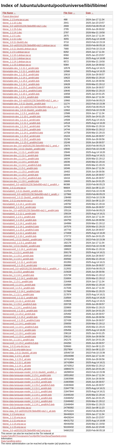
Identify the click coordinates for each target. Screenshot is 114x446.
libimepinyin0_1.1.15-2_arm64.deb (20, 265)
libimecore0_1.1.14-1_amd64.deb (19, 323)
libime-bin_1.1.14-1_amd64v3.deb (19, 307)
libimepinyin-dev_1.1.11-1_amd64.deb (21, 123)
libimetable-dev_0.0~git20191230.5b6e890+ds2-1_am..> (31, 100)
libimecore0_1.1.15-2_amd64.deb (19, 336)
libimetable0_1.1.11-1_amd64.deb (19, 233)
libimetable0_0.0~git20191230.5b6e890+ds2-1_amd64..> (31, 184)
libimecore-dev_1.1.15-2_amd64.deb (21, 171)
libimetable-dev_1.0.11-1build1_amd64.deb (24, 104)
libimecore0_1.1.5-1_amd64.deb (19, 288)
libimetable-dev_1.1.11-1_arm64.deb (21, 68)
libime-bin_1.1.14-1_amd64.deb (18, 275)
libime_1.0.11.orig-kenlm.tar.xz (18, 200)
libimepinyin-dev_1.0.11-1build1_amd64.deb (25, 110)
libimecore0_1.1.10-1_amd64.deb (19, 333)
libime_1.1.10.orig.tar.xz (14, 417)
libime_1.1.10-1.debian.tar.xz (17, 55)
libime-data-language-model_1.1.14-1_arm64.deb (27, 395)
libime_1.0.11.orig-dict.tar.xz (16, 346)
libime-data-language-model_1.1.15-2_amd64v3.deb (28, 385)
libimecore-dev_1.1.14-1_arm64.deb (20, 162)
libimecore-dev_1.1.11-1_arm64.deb (20, 155)
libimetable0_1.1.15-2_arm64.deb (19, 207)
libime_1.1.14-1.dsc (12, 32)
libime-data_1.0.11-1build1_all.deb (20, 353)
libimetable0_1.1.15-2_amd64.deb (19, 220)
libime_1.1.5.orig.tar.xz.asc (16, 19)
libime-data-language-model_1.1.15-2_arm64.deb (27, 382)
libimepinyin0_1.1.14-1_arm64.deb (20, 249)
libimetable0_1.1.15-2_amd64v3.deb (21, 230)
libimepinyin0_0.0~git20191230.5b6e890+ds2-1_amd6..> (31, 194)
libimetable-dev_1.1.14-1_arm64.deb (21, 78)
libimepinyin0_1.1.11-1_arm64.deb (20, 262)
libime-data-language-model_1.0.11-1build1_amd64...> (30, 372)
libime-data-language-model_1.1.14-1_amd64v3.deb (28, 404)
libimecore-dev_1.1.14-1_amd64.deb (21, 159)
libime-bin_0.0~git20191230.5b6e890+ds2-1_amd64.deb (31, 210)
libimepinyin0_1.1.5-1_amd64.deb (19, 243)
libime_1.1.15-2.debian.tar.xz (17, 65)
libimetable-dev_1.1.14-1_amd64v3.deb (22, 91)
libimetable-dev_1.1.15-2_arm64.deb (21, 74)
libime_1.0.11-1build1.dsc (15, 42)
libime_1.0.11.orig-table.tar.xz (17, 349)
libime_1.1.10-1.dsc (12, 23)
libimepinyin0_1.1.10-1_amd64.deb (20, 311)
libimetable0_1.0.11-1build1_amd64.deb (22, 191)
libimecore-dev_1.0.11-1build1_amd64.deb (24, 149)
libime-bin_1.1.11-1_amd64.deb (18, 294)
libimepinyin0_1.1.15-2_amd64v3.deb (21, 320)
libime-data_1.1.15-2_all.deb (17, 359)
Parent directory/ (11, 16)
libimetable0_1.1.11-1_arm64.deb (19, 213)
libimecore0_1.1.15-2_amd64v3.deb (20, 343)
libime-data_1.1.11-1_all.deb (17, 362)
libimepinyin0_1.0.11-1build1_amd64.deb (23, 197)
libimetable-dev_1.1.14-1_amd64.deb (21, 84)
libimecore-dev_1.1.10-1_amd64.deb (21, 181)
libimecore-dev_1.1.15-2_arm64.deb (20, 175)
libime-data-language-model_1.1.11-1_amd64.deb (27, 391)
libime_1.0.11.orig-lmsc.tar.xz (17, 408)
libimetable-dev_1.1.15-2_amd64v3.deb (22, 87)
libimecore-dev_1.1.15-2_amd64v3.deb (22, 178)
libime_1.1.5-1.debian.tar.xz (16, 52)
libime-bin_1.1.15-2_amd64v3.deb (19, 304)
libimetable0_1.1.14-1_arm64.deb (19, 204)
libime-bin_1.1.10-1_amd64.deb (18, 340)
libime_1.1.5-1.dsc (12, 36)
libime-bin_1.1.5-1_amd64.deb (18, 281)
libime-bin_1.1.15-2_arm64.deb (18, 256)
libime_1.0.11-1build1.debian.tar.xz (20, 49)
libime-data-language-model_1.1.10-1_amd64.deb (27, 398)
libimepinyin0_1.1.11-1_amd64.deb (20, 298)
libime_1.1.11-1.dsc (12, 39)
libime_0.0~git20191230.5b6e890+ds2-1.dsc (25, 26)
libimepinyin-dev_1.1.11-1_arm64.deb (21, 120)
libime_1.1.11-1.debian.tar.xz (17, 58)
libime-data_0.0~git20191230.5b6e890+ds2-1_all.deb (29, 411)
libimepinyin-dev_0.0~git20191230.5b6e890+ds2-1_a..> (30, 107)
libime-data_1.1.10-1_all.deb (17, 369)
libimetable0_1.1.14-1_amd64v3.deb (21, 226)
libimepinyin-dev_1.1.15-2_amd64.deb (22, 139)
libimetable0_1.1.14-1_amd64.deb (19, 223)
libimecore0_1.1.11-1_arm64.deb (19, 301)
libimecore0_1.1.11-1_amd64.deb (19, 330)
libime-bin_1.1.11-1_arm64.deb (18, 252)
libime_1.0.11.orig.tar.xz (14, 188)
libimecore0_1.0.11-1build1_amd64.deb (22, 239)
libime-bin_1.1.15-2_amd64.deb (18, 272)
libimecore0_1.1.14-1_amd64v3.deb (20, 327)
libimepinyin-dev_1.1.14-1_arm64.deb (21, 126)
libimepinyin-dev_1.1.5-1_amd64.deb (21, 113)
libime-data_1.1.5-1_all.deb (16, 356)
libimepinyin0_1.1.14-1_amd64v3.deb (21, 291)
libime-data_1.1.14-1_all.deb (17, 366)
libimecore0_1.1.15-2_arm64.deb (19, 314)
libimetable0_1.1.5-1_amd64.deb (19, 217)
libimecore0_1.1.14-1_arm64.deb (19, 285)
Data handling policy (11, 441)
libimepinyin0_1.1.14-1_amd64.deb (20, 278)
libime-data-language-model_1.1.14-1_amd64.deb (27, 401)
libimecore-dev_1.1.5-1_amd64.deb (20, 168)
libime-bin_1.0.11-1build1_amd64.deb (21, 246)
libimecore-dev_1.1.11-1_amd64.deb (21, 152)
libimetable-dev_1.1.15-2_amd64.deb (21, 81)
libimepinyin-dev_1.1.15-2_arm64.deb (21, 136)
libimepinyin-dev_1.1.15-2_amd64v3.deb (23, 142)
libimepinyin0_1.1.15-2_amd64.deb (20, 317)
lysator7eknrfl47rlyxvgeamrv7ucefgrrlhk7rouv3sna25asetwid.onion (33, 436)
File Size (68, 13)
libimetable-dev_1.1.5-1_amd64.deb (20, 97)
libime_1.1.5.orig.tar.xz (14, 414)
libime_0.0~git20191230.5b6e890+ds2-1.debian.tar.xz (29, 45)
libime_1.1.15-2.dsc (12, 29)
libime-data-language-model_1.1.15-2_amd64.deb (27, 379)
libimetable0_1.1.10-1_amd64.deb (19, 236)
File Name (8, 13)
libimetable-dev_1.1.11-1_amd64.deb (21, 71)
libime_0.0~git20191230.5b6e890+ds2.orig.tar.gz (27, 430)
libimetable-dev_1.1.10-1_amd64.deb (21, 94)
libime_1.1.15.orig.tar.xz (14, 427)
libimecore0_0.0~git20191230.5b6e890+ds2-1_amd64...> (31, 268)
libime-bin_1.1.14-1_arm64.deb (18, 259)
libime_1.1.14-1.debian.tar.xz (17, 61)
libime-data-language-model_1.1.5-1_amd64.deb (27, 375)
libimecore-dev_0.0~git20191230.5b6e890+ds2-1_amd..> (31, 146)
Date (88, 13)
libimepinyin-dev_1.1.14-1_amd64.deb (22, 129)
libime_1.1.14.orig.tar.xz (14, 424)
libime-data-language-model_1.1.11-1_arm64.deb (27, 388)
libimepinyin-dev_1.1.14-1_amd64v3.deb (23, 133)
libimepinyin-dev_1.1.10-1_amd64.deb (22, 116)
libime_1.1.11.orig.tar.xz (14, 420)
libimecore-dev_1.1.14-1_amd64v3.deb (22, 165)
